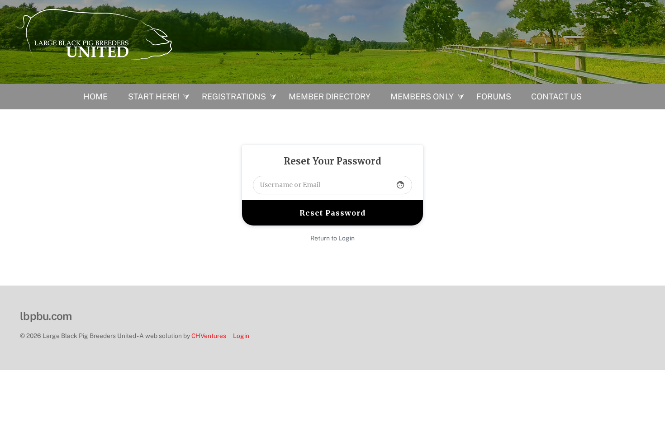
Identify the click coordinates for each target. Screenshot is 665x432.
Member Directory (329, 96)
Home (95, 96)
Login (241, 335)
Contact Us (556, 96)
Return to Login (332, 238)
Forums (493, 96)
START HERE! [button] (154, 96)
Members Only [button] (422, 96)
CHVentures (208, 335)
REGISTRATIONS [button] (234, 96)
